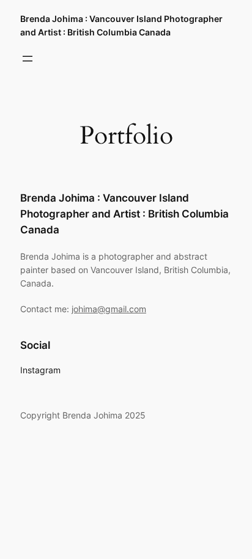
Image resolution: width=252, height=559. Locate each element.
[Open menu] (27, 58)
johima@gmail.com (109, 309)
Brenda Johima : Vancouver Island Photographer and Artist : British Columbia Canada (124, 214)
